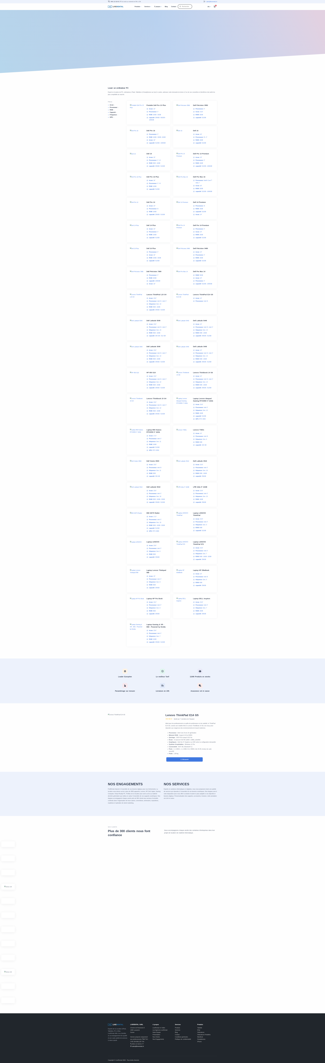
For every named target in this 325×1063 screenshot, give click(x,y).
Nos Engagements (158, 1039)
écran (112, 105)
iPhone (199, 1041)
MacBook (200, 1037)
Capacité (113, 112)
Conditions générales (181, 1037)
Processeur (114, 107)
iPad (198, 1030)
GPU (112, 117)
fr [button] (209, 6)
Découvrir (185, 759)
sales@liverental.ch (211, 1)
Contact (173, 6)
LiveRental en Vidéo (159, 1027)
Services (147, 6)
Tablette (199, 1027)
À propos (157, 6)
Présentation (156, 1034)
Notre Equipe (157, 1032)
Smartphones (201, 1039)
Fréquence (114, 115)
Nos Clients (156, 1037)
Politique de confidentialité (183, 1039)
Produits (137, 6)
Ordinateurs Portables (203, 1034)
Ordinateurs (200, 1032)
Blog (166, 6)
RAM (112, 110)
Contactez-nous (118, 45)
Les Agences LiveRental (160, 1030)
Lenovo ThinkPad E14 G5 (182, 715)
